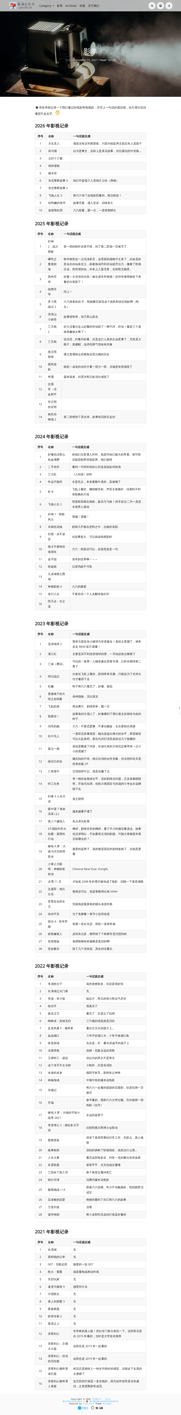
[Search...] (152, 5)
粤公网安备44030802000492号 (103, 1401)
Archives (71, 6)
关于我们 (93, 6)
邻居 (82, 6)
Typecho (87, 1404)
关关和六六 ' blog (101, 1399)
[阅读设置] (169, 5)
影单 (60, 6)
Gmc (68, 60)
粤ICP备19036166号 (72, 1401)
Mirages (107, 1404)
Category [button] (45, 6)
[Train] (160, 5)
